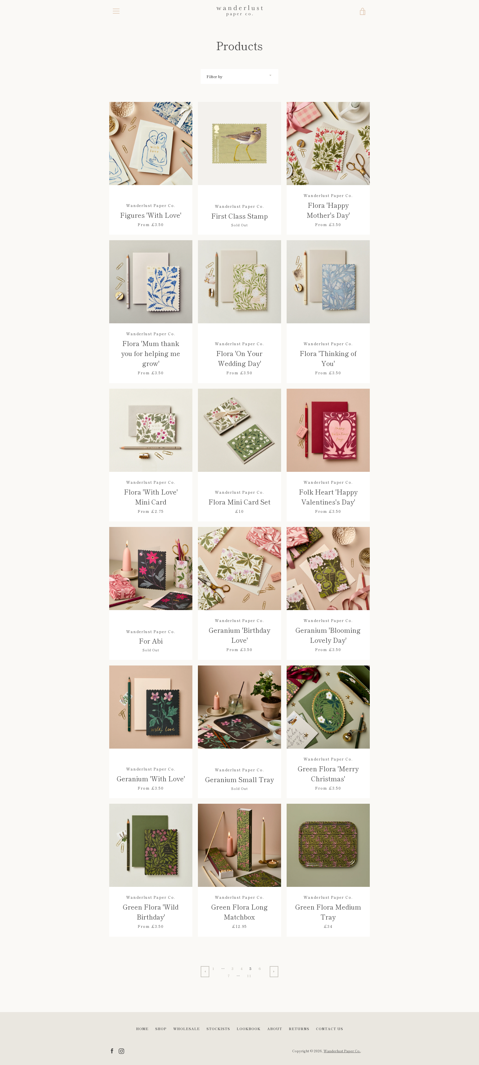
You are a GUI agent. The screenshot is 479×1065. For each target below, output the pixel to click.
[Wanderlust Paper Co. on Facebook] (112, 1050)
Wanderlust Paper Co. (341, 1050)
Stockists (218, 1028)
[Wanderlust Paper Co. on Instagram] (121, 1050)
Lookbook (249, 1028)
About (274, 1028)
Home (142, 1028)
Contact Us (329, 1028)
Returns (299, 1028)
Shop (161, 1028)
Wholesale (186, 1028)
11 (249, 975)
